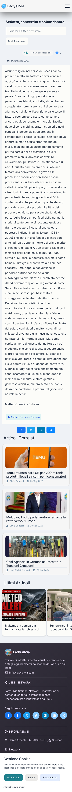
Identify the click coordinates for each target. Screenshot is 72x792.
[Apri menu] (67, 6)
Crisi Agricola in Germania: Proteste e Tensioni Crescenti (33, 563)
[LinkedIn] (45, 715)
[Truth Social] (63, 715)
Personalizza (50, 777)
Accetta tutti (13, 777)
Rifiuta (31, 777)
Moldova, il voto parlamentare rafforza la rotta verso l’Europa (36, 519)
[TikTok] (36, 715)
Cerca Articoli (17, 740)
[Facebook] (8, 715)
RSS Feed (39, 740)
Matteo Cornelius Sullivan (25, 417)
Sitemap (57, 740)
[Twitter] (26, 715)
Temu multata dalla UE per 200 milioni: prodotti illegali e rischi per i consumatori (36, 474)
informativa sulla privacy (14, 787)
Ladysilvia (15, 6)
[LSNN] (54, 715)
